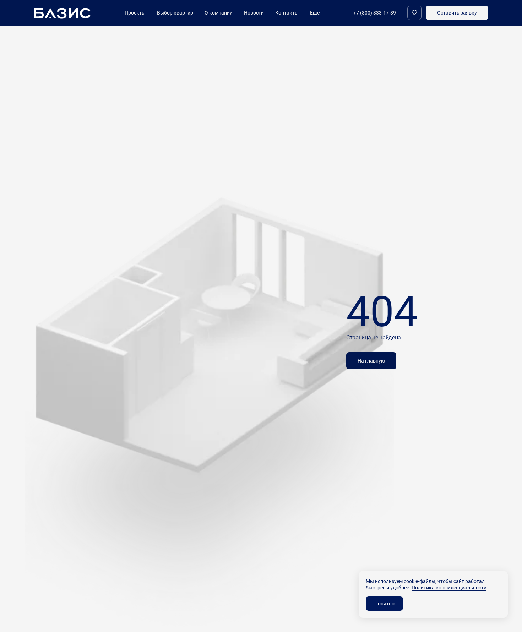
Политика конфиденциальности (449, 587)
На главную (371, 360)
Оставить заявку (457, 12)
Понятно (384, 603)
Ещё (315, 13)
